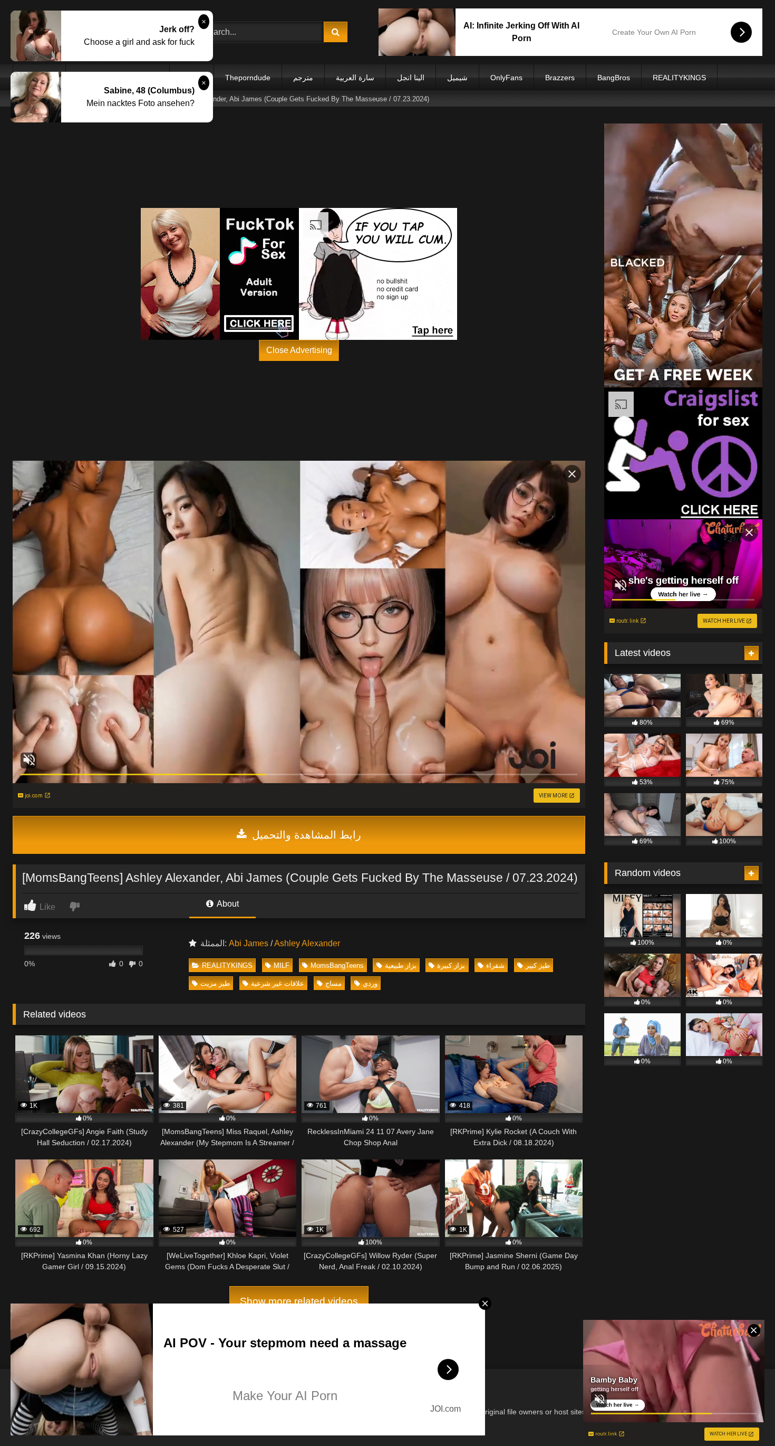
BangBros (613, 77)
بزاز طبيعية (400, 965)
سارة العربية (355, 77)
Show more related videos (299, 1301)
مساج (333, 983)
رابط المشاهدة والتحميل (305, 835)
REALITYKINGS (679, 77)
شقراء (495, 965)
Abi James (248, 943)
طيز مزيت (215, 983)
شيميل (457, 77)
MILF (281, 965)
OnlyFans (506, 77)
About (227, 903)
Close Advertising (299, 350)
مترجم (303, 77)
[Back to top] (742, 1414)
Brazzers (560, 77)
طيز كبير (538, 965)
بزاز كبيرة (451, 965)
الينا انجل (410, 77)
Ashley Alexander (307, 943)
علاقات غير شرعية (277, 983)
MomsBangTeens (337, 965)
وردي (370, 983)
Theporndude (247, 77)
